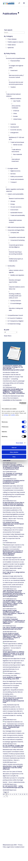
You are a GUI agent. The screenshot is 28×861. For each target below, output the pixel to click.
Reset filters (7, 336)
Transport (13, 182)
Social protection (15, 301)
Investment (14, 70)
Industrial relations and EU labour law (17, 288)
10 (24, 794)
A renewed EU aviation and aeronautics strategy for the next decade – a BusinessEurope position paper (13, 368)
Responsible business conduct (15, 221)
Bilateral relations (15, 98)
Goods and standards (17, 179)
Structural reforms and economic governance (16, 83)
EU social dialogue (15, 303)
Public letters (12, 45)
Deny (14, 456)
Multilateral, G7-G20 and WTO (16, 138)
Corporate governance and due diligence (16, 246)
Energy (12, 204)
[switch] (24, 427)
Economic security (16, 130)
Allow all (14, 447)
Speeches (11, 47)
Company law (14, 232)
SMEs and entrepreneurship (16, 227)
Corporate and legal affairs (16, 230)
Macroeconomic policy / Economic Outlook (16, 76)
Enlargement (14, 132)
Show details (19, 442)
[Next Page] (4, 796)
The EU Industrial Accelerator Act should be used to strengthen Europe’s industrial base (13, 700)
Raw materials (17, 154)
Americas (16, 111)
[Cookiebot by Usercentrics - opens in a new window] (19, 403)
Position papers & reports (15, 42)
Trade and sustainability (17, 215)
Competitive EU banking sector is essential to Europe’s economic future (13, 482)
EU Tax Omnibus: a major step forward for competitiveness (13, 746)
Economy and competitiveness (15, 58)
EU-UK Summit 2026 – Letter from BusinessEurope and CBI (13, 786)
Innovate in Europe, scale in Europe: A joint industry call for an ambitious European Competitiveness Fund (13, 467)
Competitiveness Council (15, 315)
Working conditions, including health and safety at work (15, 296)
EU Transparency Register (16, 321)
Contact (21, 847)
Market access (17, 145)
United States (17, 119)
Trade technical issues (17, 142)
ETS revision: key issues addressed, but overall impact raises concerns (13, 523)
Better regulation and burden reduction (15, 190)
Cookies (16, 847)
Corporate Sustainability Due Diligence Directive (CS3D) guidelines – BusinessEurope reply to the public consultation (14, 391)
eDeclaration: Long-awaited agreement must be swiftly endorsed (12, 767)
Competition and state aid (17, 237)
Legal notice (10, 847)
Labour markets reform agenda (16, 271)
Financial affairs (15, 61)
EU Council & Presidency (15, 318)
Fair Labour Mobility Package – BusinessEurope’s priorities (13, 628)
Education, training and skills (16, 309)
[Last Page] (6, 796)
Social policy (11, 266)
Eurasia (15, 116)
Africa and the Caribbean (16, 107)
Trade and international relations (13, 95)
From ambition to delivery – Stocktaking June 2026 (12, 678)
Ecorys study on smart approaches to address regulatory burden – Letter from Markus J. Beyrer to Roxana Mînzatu (12, 636)
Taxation (13, 87)
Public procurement (16, 176)
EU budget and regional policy (16, 67)
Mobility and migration (17, 275)
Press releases (12, 39)
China (15, 113)
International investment (16, 160)
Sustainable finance (16, 212)
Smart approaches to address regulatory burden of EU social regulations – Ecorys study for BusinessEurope (13, 654)
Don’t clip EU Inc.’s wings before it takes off (14, 573)
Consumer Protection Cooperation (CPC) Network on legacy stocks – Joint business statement (14, 621)
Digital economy (15, 171)
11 (26, 794)
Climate (12, 201)
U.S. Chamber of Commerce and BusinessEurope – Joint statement (12, 474)
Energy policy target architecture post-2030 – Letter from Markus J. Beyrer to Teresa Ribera (13, 613)
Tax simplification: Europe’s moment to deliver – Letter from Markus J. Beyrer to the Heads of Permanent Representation (13, 603)
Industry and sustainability (15, 194)
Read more (12, 387)
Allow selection (14, 452)
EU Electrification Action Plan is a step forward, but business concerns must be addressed (13, 504)
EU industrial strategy (14, 324)
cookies (13, 415)
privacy (6, 415)
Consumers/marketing (17, 240)
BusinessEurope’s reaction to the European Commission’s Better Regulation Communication (13, 553)
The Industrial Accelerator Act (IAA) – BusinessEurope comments (13, 727)
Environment (14, 210)
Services (13, 174)
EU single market (13, 168)
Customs (13, 124)
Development (14, 127)
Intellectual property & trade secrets (16, 260)
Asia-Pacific (16, 101)
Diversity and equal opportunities (14, 281)
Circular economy (15, 207)
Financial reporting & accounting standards (15, 253)
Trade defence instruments (16, 150)
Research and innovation (16, 198)
